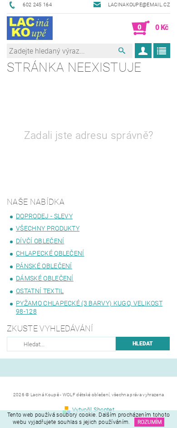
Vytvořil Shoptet (93, 409)
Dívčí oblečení (40, 241)
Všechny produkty (47, 228)
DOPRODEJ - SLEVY (44, 216)
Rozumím (150, 422)
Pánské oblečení (44, 266)
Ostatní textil (40, 291)
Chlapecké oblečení (50, 253)
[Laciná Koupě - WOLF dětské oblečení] (30, 28)
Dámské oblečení (45, 278)
